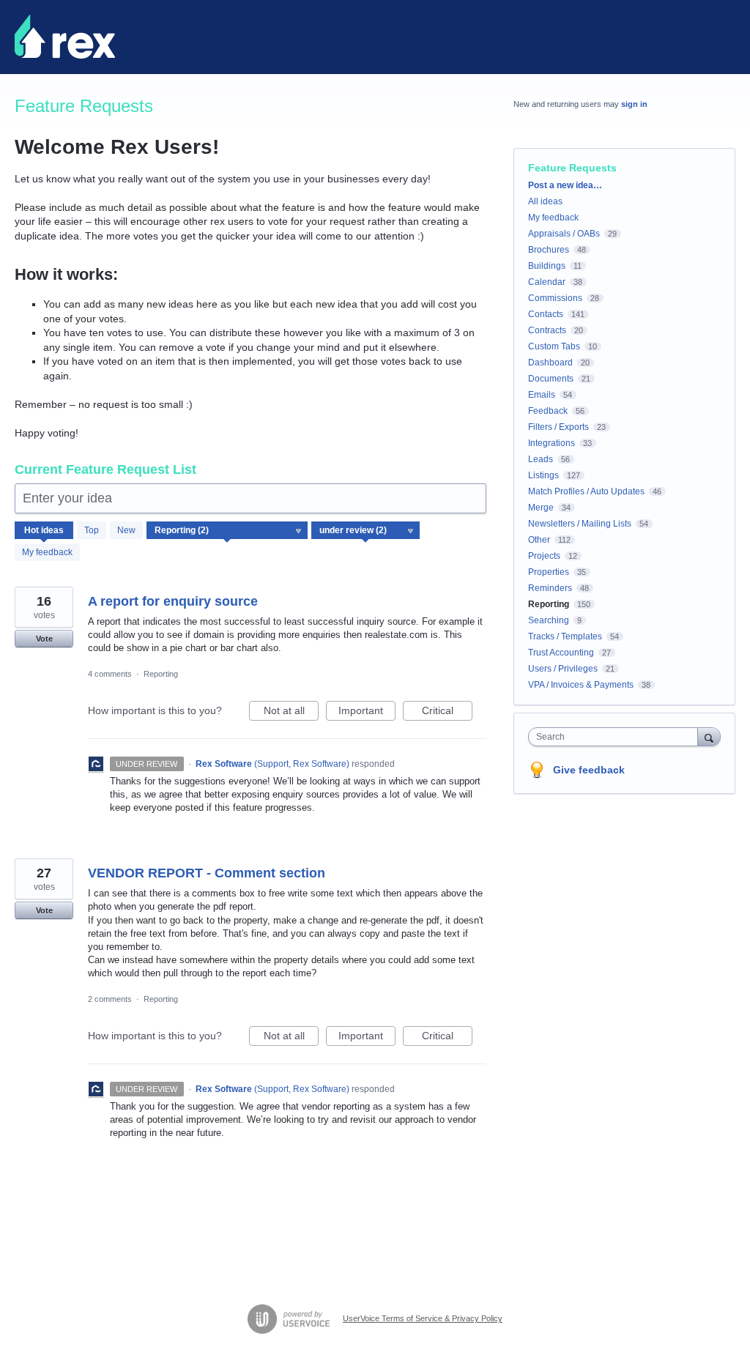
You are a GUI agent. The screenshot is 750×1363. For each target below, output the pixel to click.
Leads (540, 459)
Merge (541, 507)
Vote (44, 638)
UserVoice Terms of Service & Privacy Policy (422, 1318)
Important (367, 713)
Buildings (546, 266)
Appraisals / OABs (564, 234)
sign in (634, 104)
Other (539, 540)
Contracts (547, 330)
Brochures (548, 250)
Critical (447, 713)
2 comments (110, 999)
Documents (550, 379)
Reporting (161, 673)
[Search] (709, 736)
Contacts (545, 314)
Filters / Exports (558, 427)
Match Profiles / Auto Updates (586, 491)
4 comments (110, 673)
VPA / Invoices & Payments (581, 685)
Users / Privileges (563, 669)
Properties (548, 572)
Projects (544, 556)
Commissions (555, 298)
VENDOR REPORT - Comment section (206, 873)
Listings (543, 475)
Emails (541, 395)
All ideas (545, 201)
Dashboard (550, 362)
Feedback (548, 411)
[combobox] (616, 737)
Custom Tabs (554, 346)
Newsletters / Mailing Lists (579, 524)
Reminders (550, 588)
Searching (548, 620)
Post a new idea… (565, 185)
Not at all (291, 713)
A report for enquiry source (173, 601)
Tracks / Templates (565, 636)
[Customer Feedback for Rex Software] (65, 36)
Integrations (551, 443)
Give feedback (589, 770)
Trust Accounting (561, 652)
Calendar (546, 282)
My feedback (47, 552)
